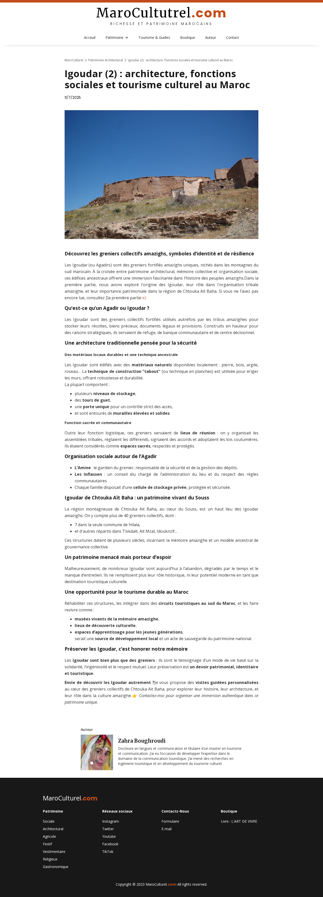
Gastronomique (55, 866)
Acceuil (89, 37)
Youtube (109, 836)
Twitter (108, 828)
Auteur (210, 37)
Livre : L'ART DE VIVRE (239, 821)
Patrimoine (114, 37)
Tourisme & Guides (154, 37)
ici (144, 298)
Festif (47, 844)
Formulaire (170, 821)
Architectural (53, 828)
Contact (232, 37)
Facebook (110, 844)
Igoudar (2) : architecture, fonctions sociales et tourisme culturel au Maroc (180, 60)
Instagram (110, 821)
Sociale (49, 821)
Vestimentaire (54, 851)
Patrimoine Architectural (105, 60)
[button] (116, 37)
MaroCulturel (74, 60)
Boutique (187, 37)
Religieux (50, 859)
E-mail (167, 828)
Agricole (49, 836)
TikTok (107, 851)
